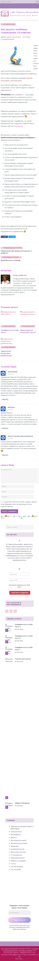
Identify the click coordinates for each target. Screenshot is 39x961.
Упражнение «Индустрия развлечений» (6, 353)
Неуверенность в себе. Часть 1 (24, 649)
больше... (3, 517)
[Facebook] (7, 611)
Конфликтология (17, 849)
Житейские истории (19, 843)
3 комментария (7, 39)
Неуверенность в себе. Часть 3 (24, 626)
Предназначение (18, 858)
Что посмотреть (17, 867)
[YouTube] (15, 611)
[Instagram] (11, 611)
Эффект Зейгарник (22, 803)
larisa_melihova (13, 37)
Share (5, 236)
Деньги (14, 837)
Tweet (12, 236)
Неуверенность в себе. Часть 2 (24, 637)
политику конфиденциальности (19, 927)
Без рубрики (16, 834)
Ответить (5, 399)
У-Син (13, 864)
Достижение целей (18, 840)
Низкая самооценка (23, 659)
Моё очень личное (18, 852)
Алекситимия (16, 832)
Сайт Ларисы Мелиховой (9, 949)
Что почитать (16, 869)
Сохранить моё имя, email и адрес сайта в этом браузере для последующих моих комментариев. (19, 504)
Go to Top (18, 958)
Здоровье (15, 846)
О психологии (8, 24)
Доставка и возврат (25, 951)
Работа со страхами (18, 861)
